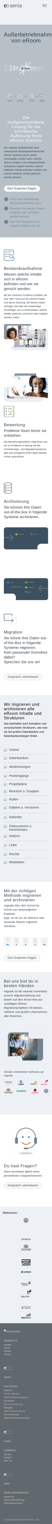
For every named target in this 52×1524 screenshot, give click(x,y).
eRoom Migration (12, 1393)
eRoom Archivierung (13, 1404)
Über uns (8, 1460)
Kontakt (7, 1457)
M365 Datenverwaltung (14, 1411)
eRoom (7, 1354)
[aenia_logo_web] (21, 5)
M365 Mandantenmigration (16, 1397)
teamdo (7, 1351)
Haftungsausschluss (13, 1503)
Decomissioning (11, 1414)
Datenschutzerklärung (14, 1500)
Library (7, 1348)
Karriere (7, 1454)
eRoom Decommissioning (16, 1418)
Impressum (9, 1496)
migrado (7, 1345)
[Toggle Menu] (44, 5)
